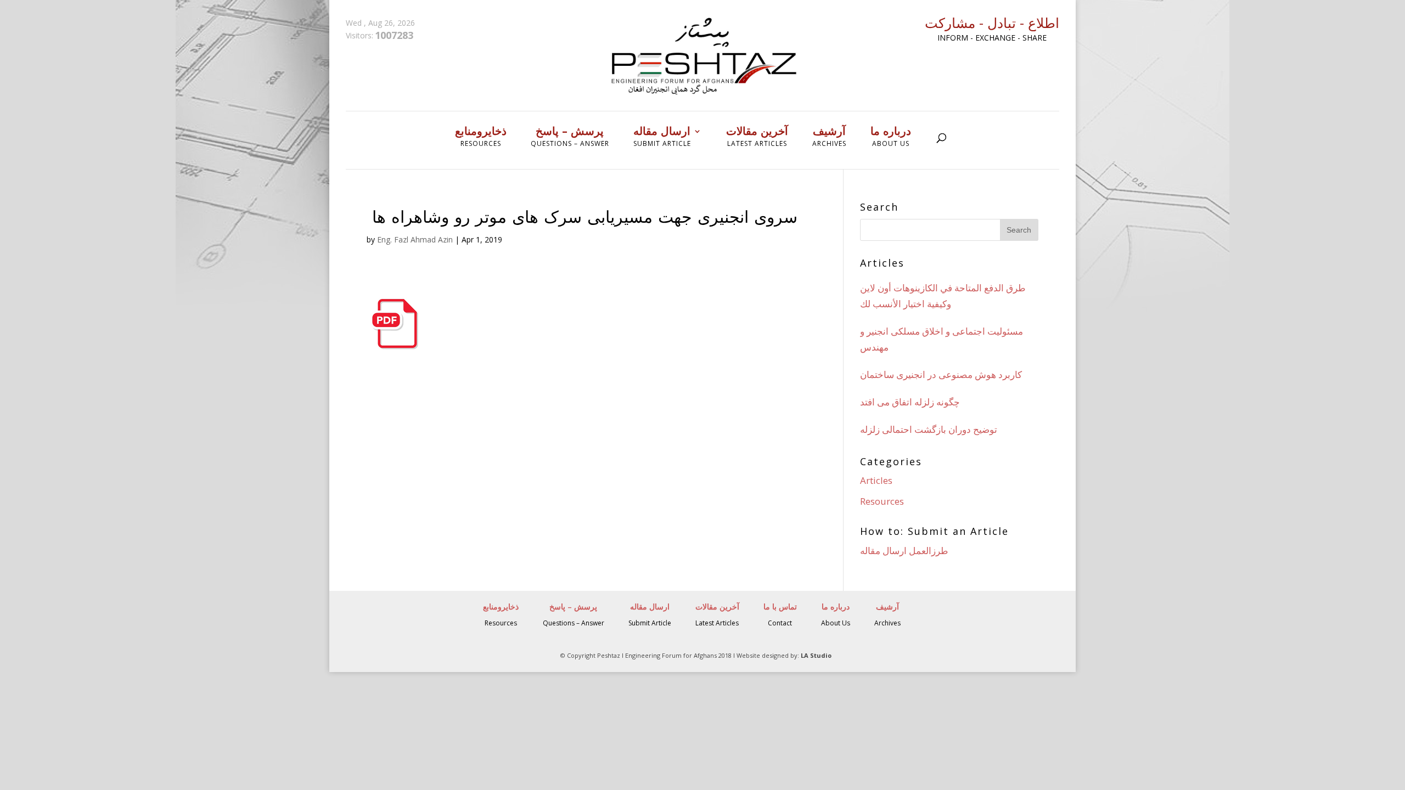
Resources (882, 501)
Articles (876, 480)
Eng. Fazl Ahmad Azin (415, 239)
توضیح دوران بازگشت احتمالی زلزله (928, 429)
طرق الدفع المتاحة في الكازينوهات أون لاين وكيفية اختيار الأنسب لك (943, 295)
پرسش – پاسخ (570, 137)
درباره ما (890, 137)
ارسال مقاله (662, 137)
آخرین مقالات (757, 137)
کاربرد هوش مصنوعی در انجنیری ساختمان (941, 374)
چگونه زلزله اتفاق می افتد (910, 402)
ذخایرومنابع (481, 137)
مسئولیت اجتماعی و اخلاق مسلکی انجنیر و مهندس (941, 339)
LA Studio (816, 655)
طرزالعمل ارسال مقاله (904, 550)
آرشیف (829, 137)
